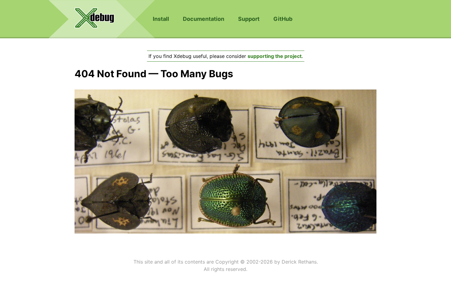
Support (249, 19)
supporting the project (275, 56)
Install (161, 19)
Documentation (203, 19)
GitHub (282, 19)
